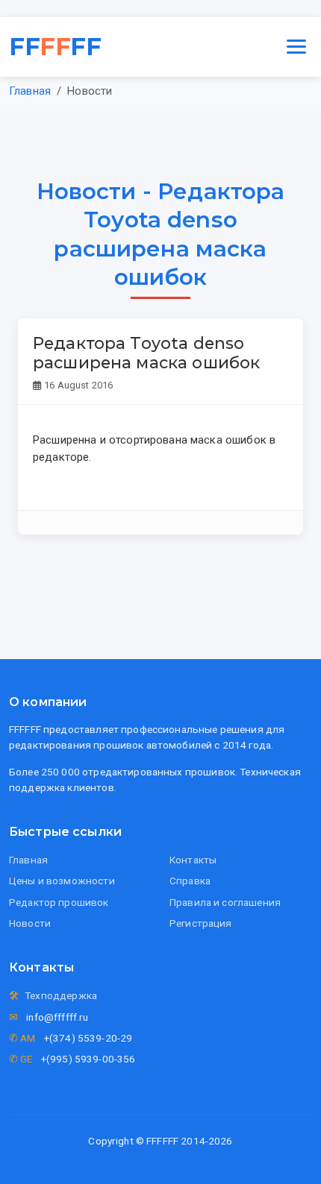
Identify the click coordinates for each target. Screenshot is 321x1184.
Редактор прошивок (59, 902)
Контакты (192, 860)
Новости (30, 923)
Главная (30, 91)
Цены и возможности (62, 881)
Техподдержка (61, 995)
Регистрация (200, 923)
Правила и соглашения (225, 902)
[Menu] (296, 47)
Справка (190, 881)
